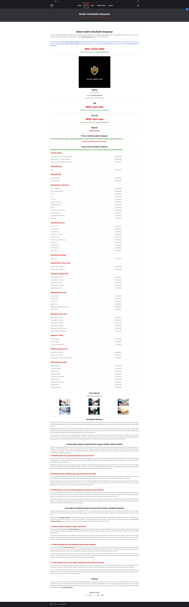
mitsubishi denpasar (101, 31)
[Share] (187, 9)
